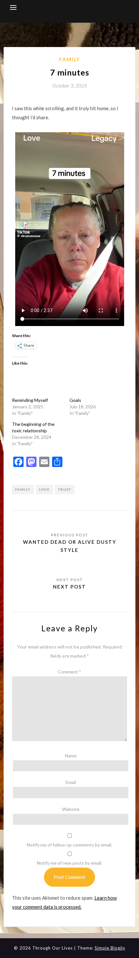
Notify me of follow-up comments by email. (69, 844)
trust (64, 489)
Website (71, 809)
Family (69, 59)
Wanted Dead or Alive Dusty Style (69, 546)
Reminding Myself (30, 400)
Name (71, 755)
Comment (69, 671)
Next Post (69, 587)
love (44, 489)
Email (71, 782)
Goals (75, 400)
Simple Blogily (110, 948)
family (23, 489)
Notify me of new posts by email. (69, 863)
